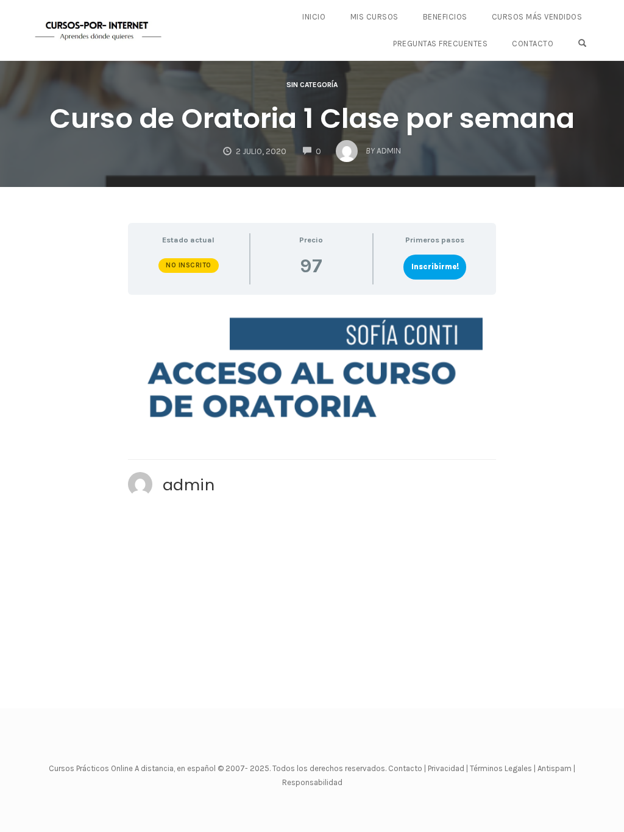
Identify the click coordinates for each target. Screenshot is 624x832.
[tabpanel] (312, 369)
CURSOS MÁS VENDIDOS (537, 16)
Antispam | (556, 768)
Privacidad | (448, 768)
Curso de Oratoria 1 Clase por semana (312, 118)
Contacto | (408, 768)
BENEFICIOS (445, 16)
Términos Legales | (503, 768)
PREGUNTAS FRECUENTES (440, 43)
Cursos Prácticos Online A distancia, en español (133, 768)
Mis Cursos (374, 16)
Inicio (313, 16)
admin (189, 485)
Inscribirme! (435, 266)
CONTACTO (532, 43)
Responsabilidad (312, 782)
